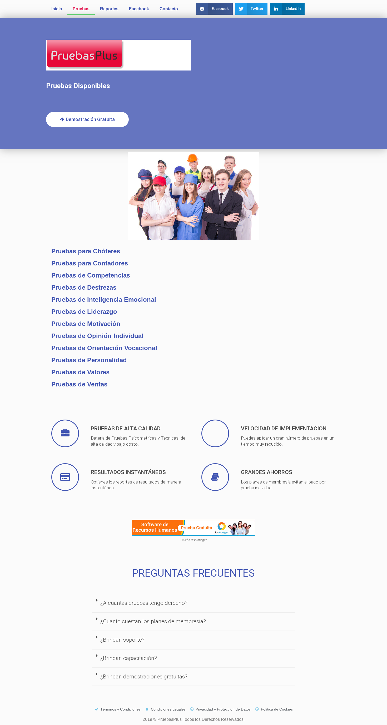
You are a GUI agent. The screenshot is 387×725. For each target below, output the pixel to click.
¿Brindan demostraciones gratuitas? (143, 676)
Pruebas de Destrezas (83, 287)
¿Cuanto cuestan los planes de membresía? (153, 621)
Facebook (139, 9)
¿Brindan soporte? (122, 640)
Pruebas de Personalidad (89, 360)
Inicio (56, 9)
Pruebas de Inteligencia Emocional (103, 299)
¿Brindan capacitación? (128, 658)
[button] (214, 9)
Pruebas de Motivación (85, 323)
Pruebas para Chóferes (85, 251)
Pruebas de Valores (80, 372)
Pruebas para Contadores (89, 263)
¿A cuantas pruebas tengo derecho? (143, 603)
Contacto (169, 9)
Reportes (109, 9)
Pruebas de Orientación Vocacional (104, 347)
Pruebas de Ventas (79, 384)
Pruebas (81, 9)
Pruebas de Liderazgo (84, 311)
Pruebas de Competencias (90, 275)
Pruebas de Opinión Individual (97, 335)
